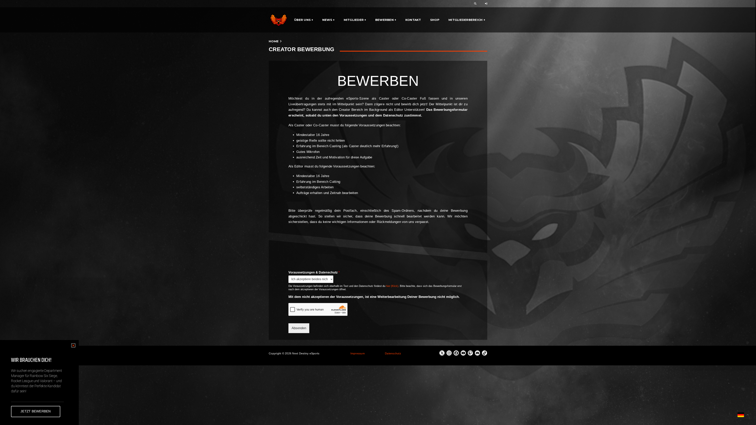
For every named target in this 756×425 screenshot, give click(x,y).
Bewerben (384, 20)
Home (274, 41)
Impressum (357, 353)
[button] (73, 345)
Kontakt (413, 20)
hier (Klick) (392, 286)
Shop (434, 20)
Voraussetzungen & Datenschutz (314, 272)
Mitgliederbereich (465, 20)
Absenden (299, 328)
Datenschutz (393, 353)
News (327, 20)
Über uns (302, 20)
